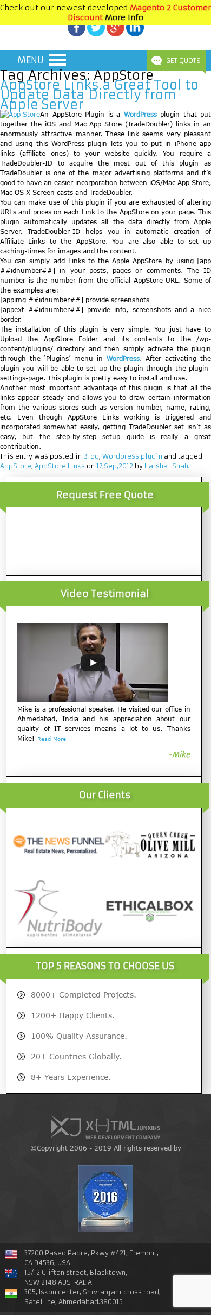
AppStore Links (60, 466)
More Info (124, 17)
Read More (51, 738)
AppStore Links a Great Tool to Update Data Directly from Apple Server (99, 95)
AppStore (15, 466)
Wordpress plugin (132, 456)
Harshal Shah (166, 466)
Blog (91, 456)
